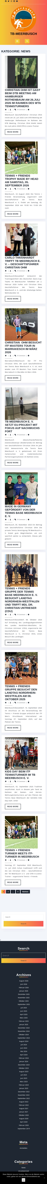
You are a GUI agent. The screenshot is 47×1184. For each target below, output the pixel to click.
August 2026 (23, 981)
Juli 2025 (24, 1008)
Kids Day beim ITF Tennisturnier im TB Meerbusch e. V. (20, 774)
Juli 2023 (24, 1075)
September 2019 (24, 1129)
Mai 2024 (23, 1051)
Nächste (25, 892)
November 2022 (24, 1095)
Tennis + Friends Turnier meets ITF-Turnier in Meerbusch (22, 853)
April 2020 (23, 1122)
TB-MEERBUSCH (23, 34)
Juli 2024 (24, 1045)
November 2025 (24, 998)
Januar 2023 (23, 1088)
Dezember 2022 (24, 1092)
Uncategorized (23, 1171)
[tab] (17, 41)
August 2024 (23, 1041)
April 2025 (23, 1014)
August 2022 (23, 1102)
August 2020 (23, 1118)
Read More (14, 133)
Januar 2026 (23, 991)
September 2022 (24, 1098)
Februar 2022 (24, 1105)
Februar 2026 (24, 988)
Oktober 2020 (24, 1115)
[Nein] (44, 1178)
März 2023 (24, 1082)
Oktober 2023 (24, 1068)
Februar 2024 (24, 1058)
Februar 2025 (24, 1021)
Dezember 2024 (24, 1028)
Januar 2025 (23, 1024)
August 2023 (23, 1071)
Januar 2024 (23, 1061)
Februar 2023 (24, 1085)
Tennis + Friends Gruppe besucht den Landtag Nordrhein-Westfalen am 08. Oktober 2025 (21, 693)
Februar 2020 (24, 1125)
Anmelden (23, 1148)
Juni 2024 (23, 1048)
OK (23, 1180)
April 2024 (23, 1055)
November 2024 (24, 1031)
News (24, 1168)
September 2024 (24, 1038)
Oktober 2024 (24, 1035)
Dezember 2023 (24, 1065)
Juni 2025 (23, 1011)
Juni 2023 (23, 1078)
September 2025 (24, 1004)
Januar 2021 (23, 1112)
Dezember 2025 (24, 994)
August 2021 (23, 1108)
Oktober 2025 (24, 1001)
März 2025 (24, 1018)
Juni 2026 (23, 984)
